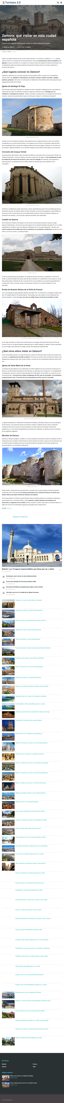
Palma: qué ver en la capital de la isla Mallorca (28, 733)
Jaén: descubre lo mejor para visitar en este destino (30, 863)
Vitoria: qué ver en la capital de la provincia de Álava (30, 620)
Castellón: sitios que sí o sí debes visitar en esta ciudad (31, 956)
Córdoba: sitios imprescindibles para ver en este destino (31, 940)
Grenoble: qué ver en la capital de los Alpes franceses (22, 592)
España (29, 47)
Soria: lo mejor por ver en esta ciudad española (29, 667)
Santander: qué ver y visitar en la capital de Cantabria (30, 696)
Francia (35, 1064)
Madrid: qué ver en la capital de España (26, 802)
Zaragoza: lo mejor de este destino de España (28, 600)
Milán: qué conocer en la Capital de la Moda (21, 1076)
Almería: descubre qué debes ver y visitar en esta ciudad (31, 1020)
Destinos (9, 51)
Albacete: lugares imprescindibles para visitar (28, 1038)
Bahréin (4, 1064)
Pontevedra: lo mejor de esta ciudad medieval (28, 720)
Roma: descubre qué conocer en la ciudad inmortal (23, 1083)
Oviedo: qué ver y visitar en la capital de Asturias (29, 754)
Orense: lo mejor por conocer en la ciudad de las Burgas (31, 763)
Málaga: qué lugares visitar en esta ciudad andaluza (30, 793)
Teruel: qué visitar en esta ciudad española (27, 639)
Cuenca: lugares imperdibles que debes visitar (28, 929)
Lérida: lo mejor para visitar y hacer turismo (28, 828)
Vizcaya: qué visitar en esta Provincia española (29, 610)
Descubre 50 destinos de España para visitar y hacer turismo (24, 587)
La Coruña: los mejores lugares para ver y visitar (29, 854)
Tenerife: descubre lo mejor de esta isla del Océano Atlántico (33, 648)
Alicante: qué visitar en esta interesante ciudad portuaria (31, 1029)
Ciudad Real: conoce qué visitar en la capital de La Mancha (32, 948)
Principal (4, 51)
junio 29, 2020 (21, 47)
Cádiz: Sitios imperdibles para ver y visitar (27, 966)
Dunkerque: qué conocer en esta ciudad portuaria (21, 576)
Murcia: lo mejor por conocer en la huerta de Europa (30, 783)
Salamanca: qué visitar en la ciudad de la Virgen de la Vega (32, 712)
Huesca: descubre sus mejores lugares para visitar (30, 873)
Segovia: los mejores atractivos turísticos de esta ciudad (31, 686)
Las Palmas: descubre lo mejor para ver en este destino (31, 846)
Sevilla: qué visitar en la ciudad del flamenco (28, 677)
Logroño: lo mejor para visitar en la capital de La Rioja (31, 820)
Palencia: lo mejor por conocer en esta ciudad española (31, 743)
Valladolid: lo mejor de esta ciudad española (28, 630)
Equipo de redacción (9, 47)
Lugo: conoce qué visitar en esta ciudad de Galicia (30, 811)
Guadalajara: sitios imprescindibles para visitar (29, 890)
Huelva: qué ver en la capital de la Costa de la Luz (29, 883)
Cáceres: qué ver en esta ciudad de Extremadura (29, 974)
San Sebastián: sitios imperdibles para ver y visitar (30, 704)
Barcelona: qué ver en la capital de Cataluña (28, 992)
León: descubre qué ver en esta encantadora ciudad (30, 837)
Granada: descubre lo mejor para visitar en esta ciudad (31, 900)
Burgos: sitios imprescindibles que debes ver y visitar (31, 985)
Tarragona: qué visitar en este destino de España (29, 658)
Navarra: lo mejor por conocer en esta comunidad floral (31, 773)
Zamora (9, 508)
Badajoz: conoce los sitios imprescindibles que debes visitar (33, 1001)
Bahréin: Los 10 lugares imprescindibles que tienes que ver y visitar (28, 569)
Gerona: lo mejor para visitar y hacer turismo (28, 910)
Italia (34, 1066)
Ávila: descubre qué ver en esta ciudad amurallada (30, 1011)
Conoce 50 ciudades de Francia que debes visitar (21, 581)
